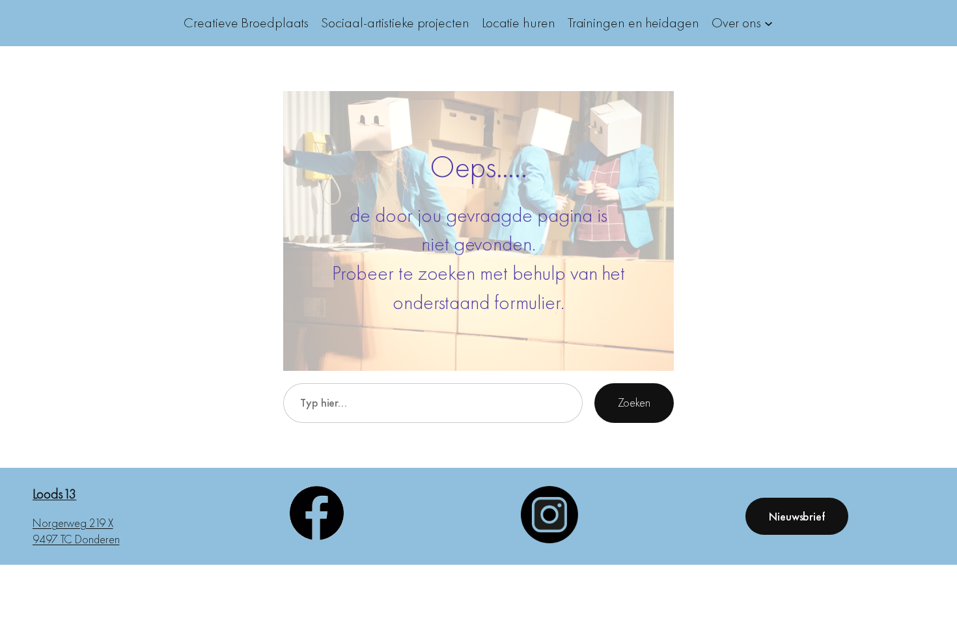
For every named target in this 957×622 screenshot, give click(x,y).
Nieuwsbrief (797, 516)
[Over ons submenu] (768, 23)
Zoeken (634, 402)
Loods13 (54, 493)
